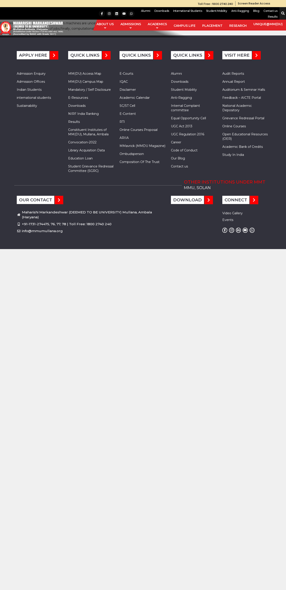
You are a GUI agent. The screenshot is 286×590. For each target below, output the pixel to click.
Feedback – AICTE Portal (241, 98)
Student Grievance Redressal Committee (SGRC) (91, 168)
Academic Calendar (135, 98)
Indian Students (29, 90)
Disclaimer (128, 90)
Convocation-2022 (82, 142)
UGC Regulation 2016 (187, 134)
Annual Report (233, 82)
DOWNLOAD (187, 199)
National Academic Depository (237, 108)
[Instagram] (109, 13)
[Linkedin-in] (238, 230)
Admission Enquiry (31, 74)
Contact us (270, 10)
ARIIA (124, 138)
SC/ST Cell (127, 106)
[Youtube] (124, 13)
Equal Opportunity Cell (188, 118)
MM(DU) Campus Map (85, 82)
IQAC (124, 82)
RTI (122, 122)
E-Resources (78, 98)
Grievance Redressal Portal (243, 118)
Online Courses (234, 126)
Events (227, 220)
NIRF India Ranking (83, 114)
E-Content (128, 114)
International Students (187, 10)
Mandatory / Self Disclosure (89, 90)
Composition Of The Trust (140, 162)
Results (273, 16)
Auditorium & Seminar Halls (243, 90)
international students (34, 98)
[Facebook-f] (102, 13)
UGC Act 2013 (181, 126)
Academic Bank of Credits (242, 147)
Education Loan (80, 158)
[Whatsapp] (131, 13)
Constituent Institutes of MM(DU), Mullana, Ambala (88, 132)
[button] (282, 13)
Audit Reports (233, 74)
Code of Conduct (184, 150)
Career (176, 142)
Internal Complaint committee (185, 108)
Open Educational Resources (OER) (245, 136)
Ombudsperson (132, 154)
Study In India (233, 155)
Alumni (145, 10)
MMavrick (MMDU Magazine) (142, 146)
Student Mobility (216, 10)
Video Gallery (232, 213)
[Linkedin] (117, 13)
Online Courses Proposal (139, 130)
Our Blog (178, 158)
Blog (256, 10)
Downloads (161, 10)
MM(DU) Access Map (84, 74)
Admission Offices (31, 82)
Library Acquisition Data (86, 150)
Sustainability (27, 106)
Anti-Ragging (240, 10)
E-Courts (126, 74)
